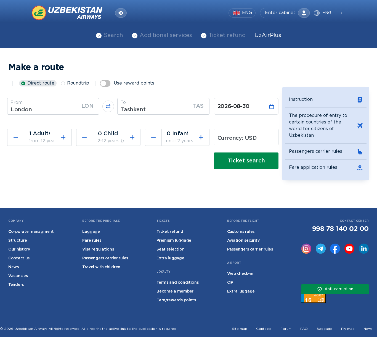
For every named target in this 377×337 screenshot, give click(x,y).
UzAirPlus (267, 35)
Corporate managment (31, 231)
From (16, 103)
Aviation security (243, 240)
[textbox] (53, 109)
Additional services (166, 35)
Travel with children (101, 267)
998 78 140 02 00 (340, 229)
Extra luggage (170, 258)
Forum (285, 328)
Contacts (264, 328)
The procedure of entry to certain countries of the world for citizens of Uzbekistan (318, 126)
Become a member (174, 291)
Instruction (301, 100)
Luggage (91, 231)
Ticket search (246, 160)
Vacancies (18, 276)
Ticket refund (227, 35)
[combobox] (53, 106)
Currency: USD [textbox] (237, 138)
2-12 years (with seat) (121, 141)
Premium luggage (173, 240)
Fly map (348, 328)
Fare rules (91, 240)
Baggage (324, 328)
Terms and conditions (177, 282)
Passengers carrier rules (315, 151)
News (13, 267)
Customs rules (240, 231)
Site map (239, 328)
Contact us (19, 258)
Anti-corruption (339, 289)
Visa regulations (98, 249)
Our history (19, 249)
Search (113, 35)
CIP (230, 282)
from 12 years (43, 141)
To (123, 103)
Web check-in (240, 273)
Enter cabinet (280, 13)
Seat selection (170, 249)
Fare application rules (313, 167)
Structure (17, 240)
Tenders (16, 284)
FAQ (304, 328)
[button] (328, 13)
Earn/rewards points (176, 300)
